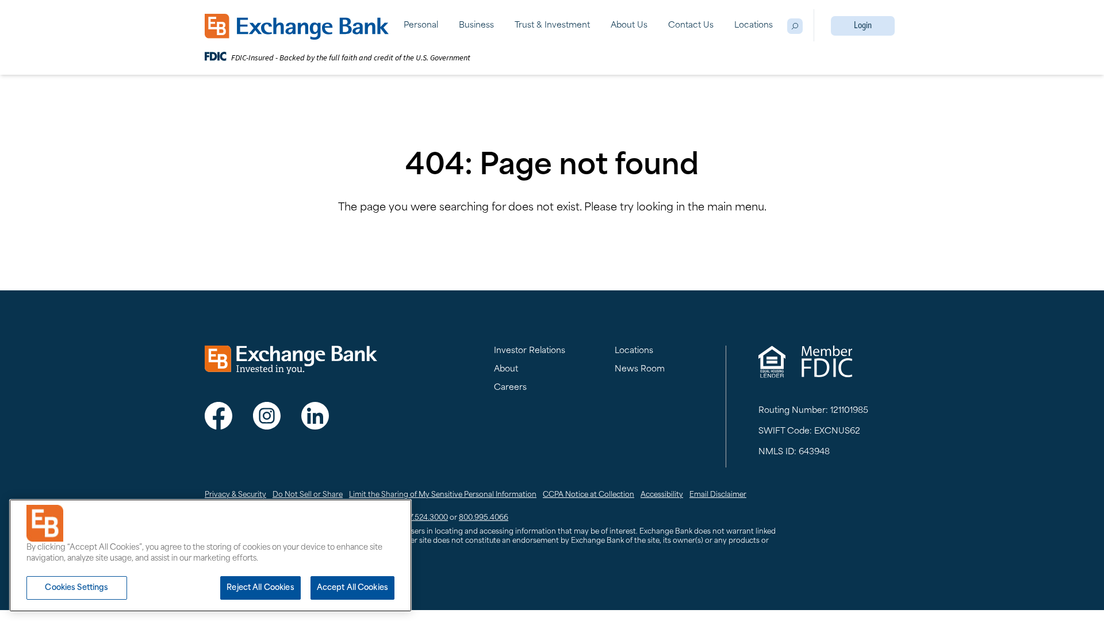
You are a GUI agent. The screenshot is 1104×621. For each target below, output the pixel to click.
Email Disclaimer (717, 495)
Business (476, 25)
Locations (753, 25)
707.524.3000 (424, 518)
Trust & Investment (552, 25)
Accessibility (662, 495)
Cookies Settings (76, 588)
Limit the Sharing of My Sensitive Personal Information (442, 495)
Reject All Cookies (260, 588)
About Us (629, 25)
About (506, 369)
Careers (510, 388)
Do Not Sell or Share (308, 495)
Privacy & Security (235, 495)
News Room (640, 369)
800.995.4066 (483, 518)
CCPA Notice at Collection (588, 495)
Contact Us (691, 25)
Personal (421, 25)
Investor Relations (529, 351)
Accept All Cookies (352, 588)
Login (863, 25)
